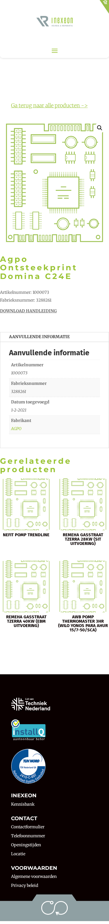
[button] (99, 128)
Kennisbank (23, 804)
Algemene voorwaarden (34, 876)
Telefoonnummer (28, 835)
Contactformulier (27, 826)
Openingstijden (26, 844)
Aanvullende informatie (39, 336)
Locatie (18, 853)
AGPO (16, 428)
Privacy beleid (24, 885)
